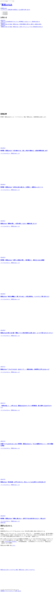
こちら (13, 545)
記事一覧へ (3, 522)
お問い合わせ (27, 9)
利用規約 (3, 590)
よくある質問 (20, 9)
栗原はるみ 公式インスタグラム (8, 569)
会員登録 (15, 9)
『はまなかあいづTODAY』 (10, 541)
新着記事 (10, 9)
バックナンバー (4, 9)
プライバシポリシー (9, 590)
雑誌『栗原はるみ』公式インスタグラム (25, 569)
